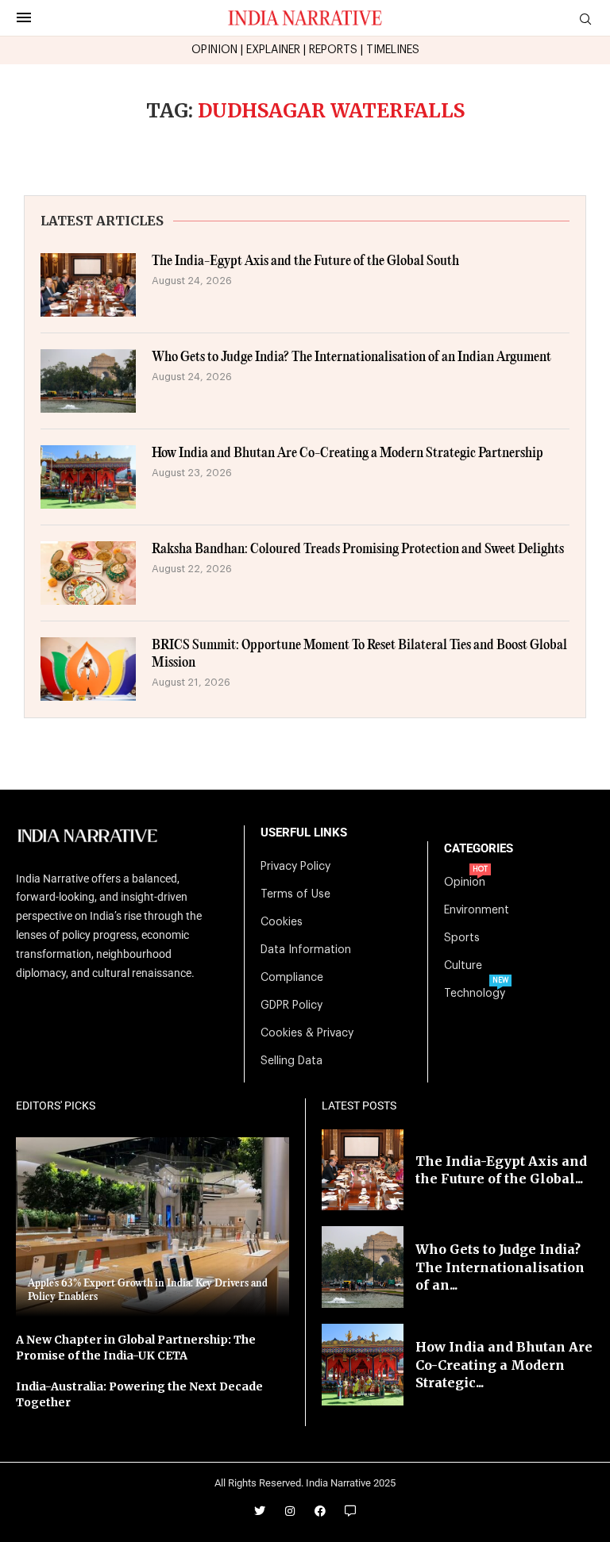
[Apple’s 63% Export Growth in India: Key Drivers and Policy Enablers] (152, 1227)
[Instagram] (290, 1511)
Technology (474, 993)
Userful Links (304, 833)
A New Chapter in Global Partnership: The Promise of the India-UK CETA (136, 1347)
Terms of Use (295, 894)
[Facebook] (320, 1511)
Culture (463, 965)
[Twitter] (260, 1511)
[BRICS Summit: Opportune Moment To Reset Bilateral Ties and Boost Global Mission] (88, 669)
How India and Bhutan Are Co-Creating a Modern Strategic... (504, 1364)
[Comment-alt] (350, 1511)
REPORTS (333, 50)
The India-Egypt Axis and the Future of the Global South (305, 261)
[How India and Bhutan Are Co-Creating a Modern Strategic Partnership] (88, 477)
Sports (462, 938)
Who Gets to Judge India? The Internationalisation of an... (500, 1267)
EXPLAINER (273, 50)
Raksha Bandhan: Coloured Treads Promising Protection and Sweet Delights (358, 549)
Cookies (282, 922)
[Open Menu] (24, 17)
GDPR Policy (291, 1005)
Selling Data (291, 1061)
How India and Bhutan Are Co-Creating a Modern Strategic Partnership (347, 453)
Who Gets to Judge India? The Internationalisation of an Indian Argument (351, 357)
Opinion (464, 882)
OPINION (214, 50)
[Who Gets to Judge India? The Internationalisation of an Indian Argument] (88, 381)
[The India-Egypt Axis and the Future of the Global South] (88, 285)
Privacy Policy (295, 866)
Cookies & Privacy (307, 1033)
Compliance (292, 977)
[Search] (585, 19)
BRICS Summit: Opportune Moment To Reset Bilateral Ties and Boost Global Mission (359, 654)
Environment (476, 910)
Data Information (306, 950)
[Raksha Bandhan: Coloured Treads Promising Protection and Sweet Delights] (88, 573)
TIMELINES (392, 50)
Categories (478, 849)
